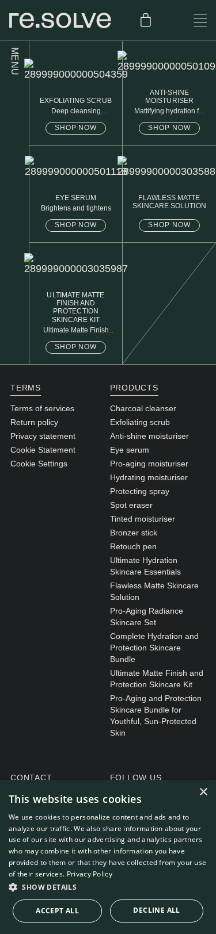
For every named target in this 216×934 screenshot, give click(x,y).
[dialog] (108, 857)
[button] (108, 887)
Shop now (76, 128)
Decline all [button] (156, 910)
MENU (15, 61)
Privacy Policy (89, 874)
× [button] (203, 792)
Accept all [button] (57, 911)
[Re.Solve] (60, 20)
